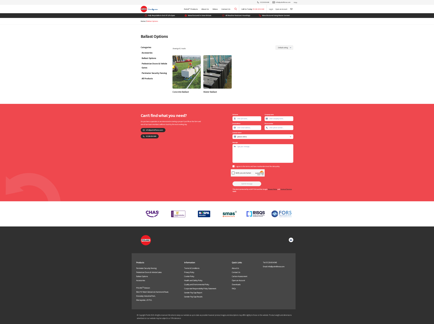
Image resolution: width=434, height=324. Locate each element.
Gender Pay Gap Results (193, 296)
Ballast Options (142, 276)
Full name (235, 114)
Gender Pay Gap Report (193, 292)
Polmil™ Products (191, 9)
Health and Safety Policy (193, 280)
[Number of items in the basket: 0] (291, 9)
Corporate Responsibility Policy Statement (200, 288)
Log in (271, 9)
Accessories (140, 280)
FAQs (295, 2)
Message (235, 142)
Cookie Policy (189, 276)
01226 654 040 (264, 2)
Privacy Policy (272, 189)
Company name (269, 114)
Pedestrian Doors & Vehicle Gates (149, 272)
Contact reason (239, 136)
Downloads (236, 284)
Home (143, 21)
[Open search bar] (235, 9)
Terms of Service (286, 189)
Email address (236, 124)
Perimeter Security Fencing (146, 268)
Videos (215, 9)
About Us (205, 9)
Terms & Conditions (191, 268)
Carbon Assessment (239, 276)
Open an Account (281, 9)
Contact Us (225, 9)
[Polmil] (149, 9)
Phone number (269, 124)
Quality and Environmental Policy (196, 284)
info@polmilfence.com (283, 2)
